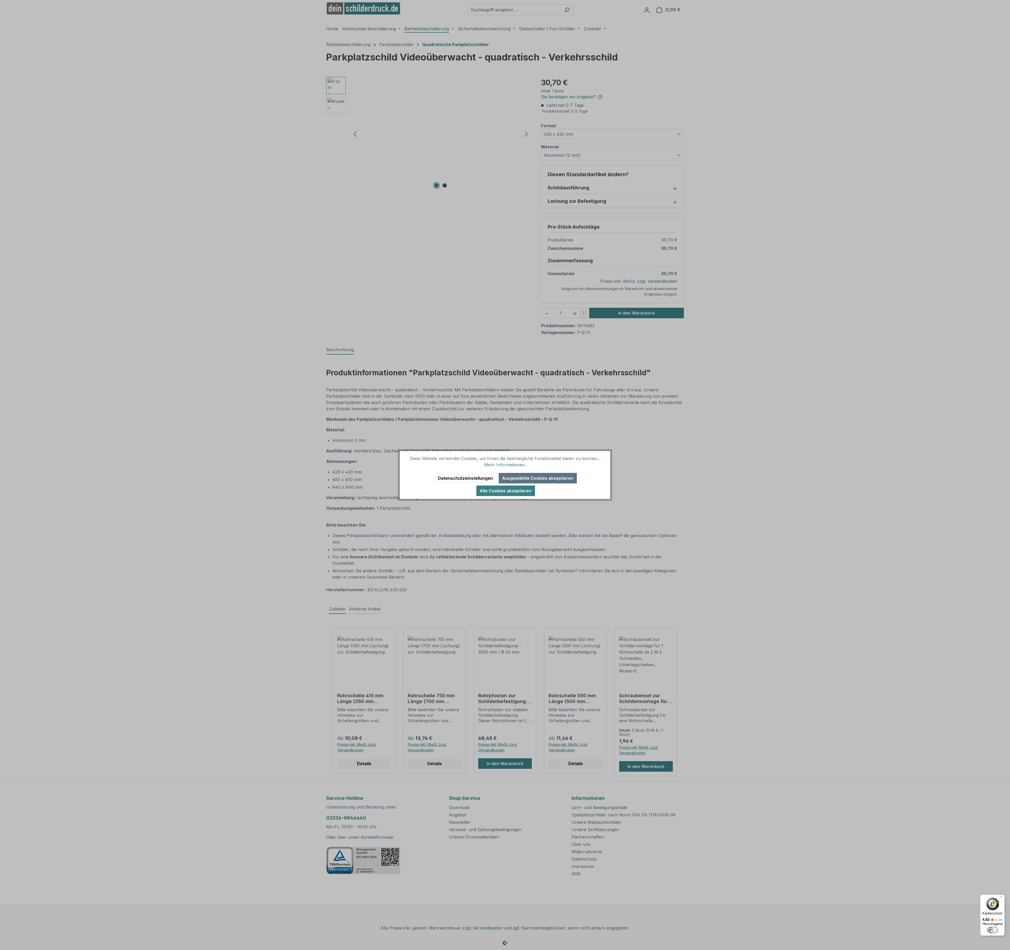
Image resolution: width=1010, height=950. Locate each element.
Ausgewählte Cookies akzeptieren (537, 478)
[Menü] (1001, 898)
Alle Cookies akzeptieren (506, 490)
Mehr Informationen (504, 464)
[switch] (992, 930)
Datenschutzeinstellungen (465, 478)
